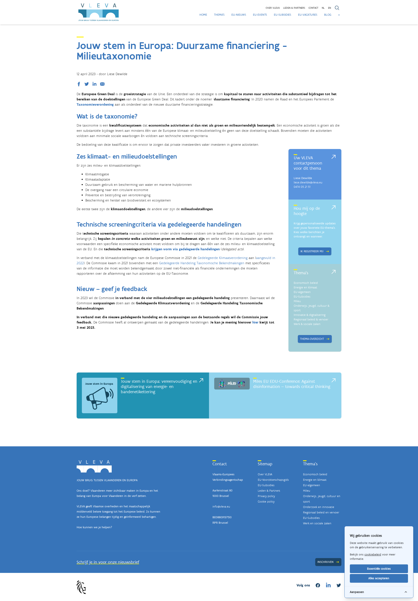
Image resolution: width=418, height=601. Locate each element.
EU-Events (260, 15)
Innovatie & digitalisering (309, 315)
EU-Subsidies (282, 15)
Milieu (297, 301)
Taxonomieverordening (95, 104)
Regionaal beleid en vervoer (321, 512)
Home (203, 15)
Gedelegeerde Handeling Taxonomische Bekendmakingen (201, 263)
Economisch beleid (306, 283)
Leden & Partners (269, 491)
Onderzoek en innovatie (318, 507)
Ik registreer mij (312, 251)
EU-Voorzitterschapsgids (273, 480)
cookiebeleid (372, 554)
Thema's (219, 15)
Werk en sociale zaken (317, 523)
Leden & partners (294, 7)
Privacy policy (266, 496)
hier (255, 322)
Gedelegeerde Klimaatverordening (223, 258)
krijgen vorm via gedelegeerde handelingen (185, 249)
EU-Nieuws (238, 15)
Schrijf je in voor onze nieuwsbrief (108, 562)
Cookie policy (266, 501)
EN (329, 7)
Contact (313, 7)
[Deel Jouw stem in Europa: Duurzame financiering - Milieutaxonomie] (80, 84)
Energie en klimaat (305, 287)
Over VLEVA (273, 7)
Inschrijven (325, 562)
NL (323, 7)
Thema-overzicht (312, 339)
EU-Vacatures (307, 15)
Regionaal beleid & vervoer (311, 319)
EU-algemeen (302, 292)
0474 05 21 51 (302, 187)
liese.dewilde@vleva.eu (308, 182)
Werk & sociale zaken (307, 324)
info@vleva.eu (221, 506)
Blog (327, 15)
